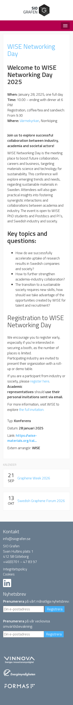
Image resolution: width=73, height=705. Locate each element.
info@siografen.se (16, 538)
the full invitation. (31, 409)
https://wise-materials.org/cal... (22, 438)
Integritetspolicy (15, 569)
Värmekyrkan (29, 120)
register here (39, 381)
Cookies (9, 574)
